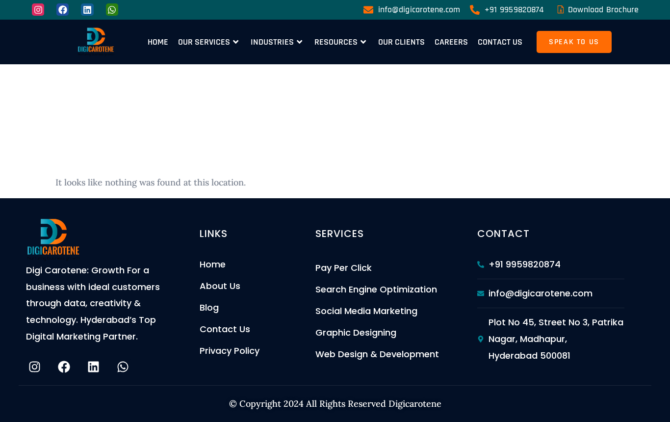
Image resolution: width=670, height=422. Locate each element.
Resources (336, 42)
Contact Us (500, 42)
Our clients (401, 42)
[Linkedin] (87, 9)
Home (158, 42)
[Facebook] (62, 9)
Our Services (204, 42)
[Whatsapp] (112, 9)
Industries (272, 42)
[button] (574, 42)
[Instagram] (38, 9)
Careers (451, 42)
